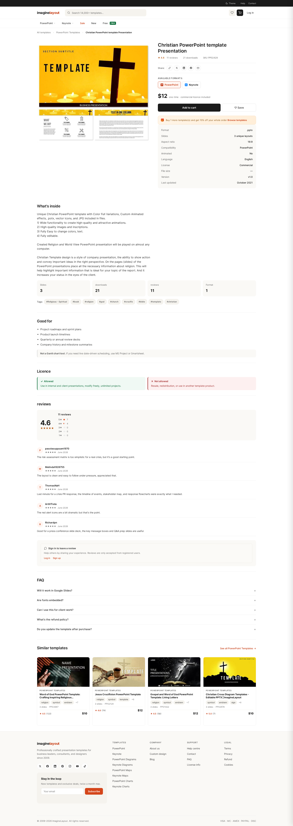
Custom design (158, 753)
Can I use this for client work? (55, 609)
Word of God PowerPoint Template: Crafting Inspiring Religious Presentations (60, 696)
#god (101, 301)
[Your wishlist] (232, 12)
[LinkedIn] (55, 766)
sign (233, 702)
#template (156, 301)
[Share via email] (198, 68)
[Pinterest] (62, 766)
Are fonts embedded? (50, 600)
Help (243, 3)
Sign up (57, 558)
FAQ (189, 759)
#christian (172, 301)
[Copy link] (169, 68)
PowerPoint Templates (68, 32)
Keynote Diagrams (122, 764)
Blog (152, 759)
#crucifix (128, 301)
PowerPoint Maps (122, 770)
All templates (44, 32)
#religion (89, 301)
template (124, 699)
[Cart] (240, 12)
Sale (82, 23)
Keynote (66, 23)
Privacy (228, 753)
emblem (68, 702)
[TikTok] (85, 766)
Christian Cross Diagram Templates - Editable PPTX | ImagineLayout (227, 696)
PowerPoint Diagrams (124, 759)
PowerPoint (46, 23)
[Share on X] (177, 68)
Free (109, 23)
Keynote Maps (120, 775)
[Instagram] (70, 766)
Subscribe (94, 791)
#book (76, 301)
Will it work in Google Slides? (54, 590)
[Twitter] (40, 766)
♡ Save (239, 107)
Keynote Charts (120, 786)
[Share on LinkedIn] (184, 68)
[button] (93, 92)
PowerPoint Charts (122, 781)
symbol (56, 702)
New (93, 23)
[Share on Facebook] (191, 68)
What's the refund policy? (53, 619)
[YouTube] (77, 766)
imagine (48, 13)
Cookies (228, 764)
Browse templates (237, 120)
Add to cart (189, 107)
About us (155, 748)
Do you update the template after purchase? (64, 629)
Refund (228, 759)
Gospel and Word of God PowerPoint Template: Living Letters (171, 696)
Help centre (193, 748)
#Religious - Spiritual (56, 301)
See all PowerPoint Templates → (238, 648)
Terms (227, 748)
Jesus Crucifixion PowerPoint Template (118, 694)
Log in (250, 12)
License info (193, 764)
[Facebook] (47, 766)
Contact (252, 3)
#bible (142, 301)
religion (44, 702)
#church (114, 301)
